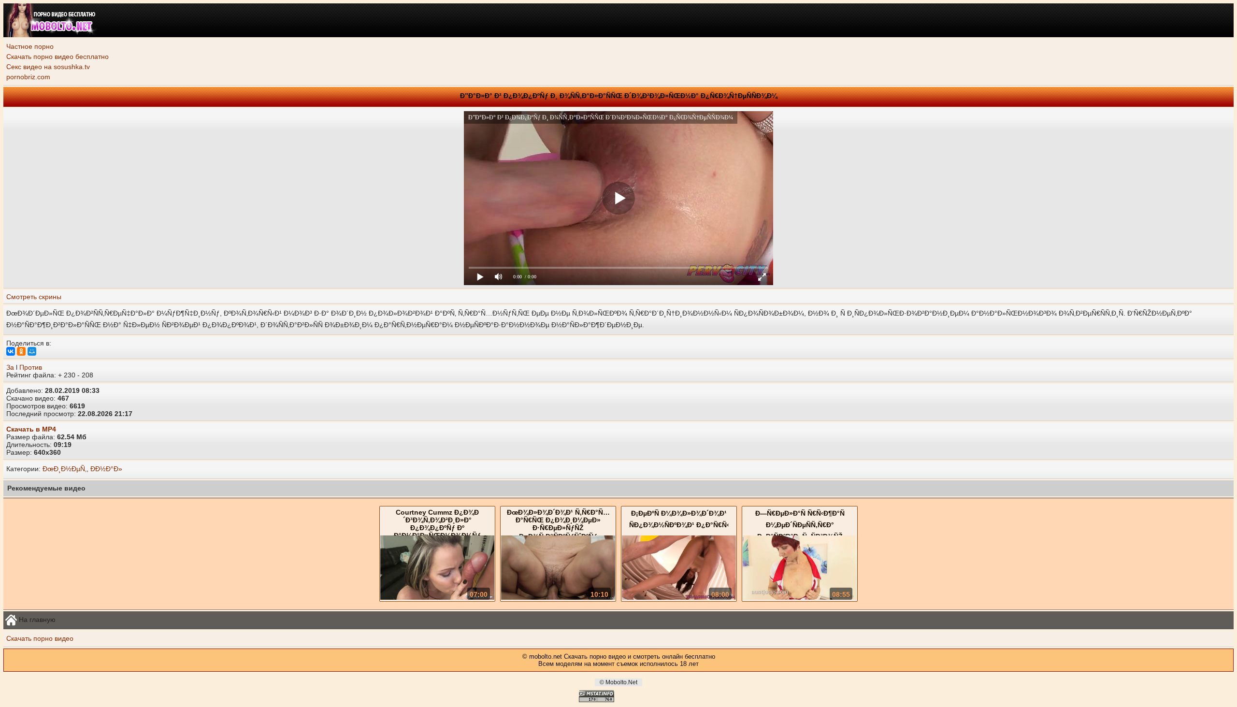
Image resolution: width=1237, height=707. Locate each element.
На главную (36, 619)
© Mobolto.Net (618, 682)
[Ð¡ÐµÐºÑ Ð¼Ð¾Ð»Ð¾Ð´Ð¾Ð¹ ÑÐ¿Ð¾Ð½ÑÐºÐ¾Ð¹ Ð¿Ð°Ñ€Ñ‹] (679, 597)
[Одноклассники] (21, 351)
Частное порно (30, 46)
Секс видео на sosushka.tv (48, 67)
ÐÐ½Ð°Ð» (106, 469)
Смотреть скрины (33, 297)
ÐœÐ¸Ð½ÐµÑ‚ (64, 469)
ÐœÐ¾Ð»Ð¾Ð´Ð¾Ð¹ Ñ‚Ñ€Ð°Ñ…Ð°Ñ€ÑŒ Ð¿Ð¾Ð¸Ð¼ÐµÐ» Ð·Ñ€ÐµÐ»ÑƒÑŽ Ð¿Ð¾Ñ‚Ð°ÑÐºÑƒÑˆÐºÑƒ (558, 524)
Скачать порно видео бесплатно (57, 56)
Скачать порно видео (39, 638)
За (10, 367)
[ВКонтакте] (10, 351)
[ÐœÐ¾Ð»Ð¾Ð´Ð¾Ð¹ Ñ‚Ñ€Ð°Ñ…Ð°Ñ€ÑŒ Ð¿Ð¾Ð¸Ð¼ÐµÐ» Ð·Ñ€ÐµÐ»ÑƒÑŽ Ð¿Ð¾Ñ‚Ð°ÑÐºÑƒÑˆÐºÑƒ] (558, 597)
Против (30, 367)
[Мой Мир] (32, 351)
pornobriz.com (28, 77)
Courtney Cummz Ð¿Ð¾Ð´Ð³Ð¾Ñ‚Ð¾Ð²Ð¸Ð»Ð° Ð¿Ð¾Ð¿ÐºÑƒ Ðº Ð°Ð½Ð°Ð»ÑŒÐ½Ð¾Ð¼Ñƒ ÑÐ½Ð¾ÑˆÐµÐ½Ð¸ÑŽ (437, 528)
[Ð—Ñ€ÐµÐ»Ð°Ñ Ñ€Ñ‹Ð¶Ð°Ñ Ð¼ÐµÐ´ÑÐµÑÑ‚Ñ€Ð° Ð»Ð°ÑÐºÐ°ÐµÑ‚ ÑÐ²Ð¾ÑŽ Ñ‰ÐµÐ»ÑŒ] (800, 597)
